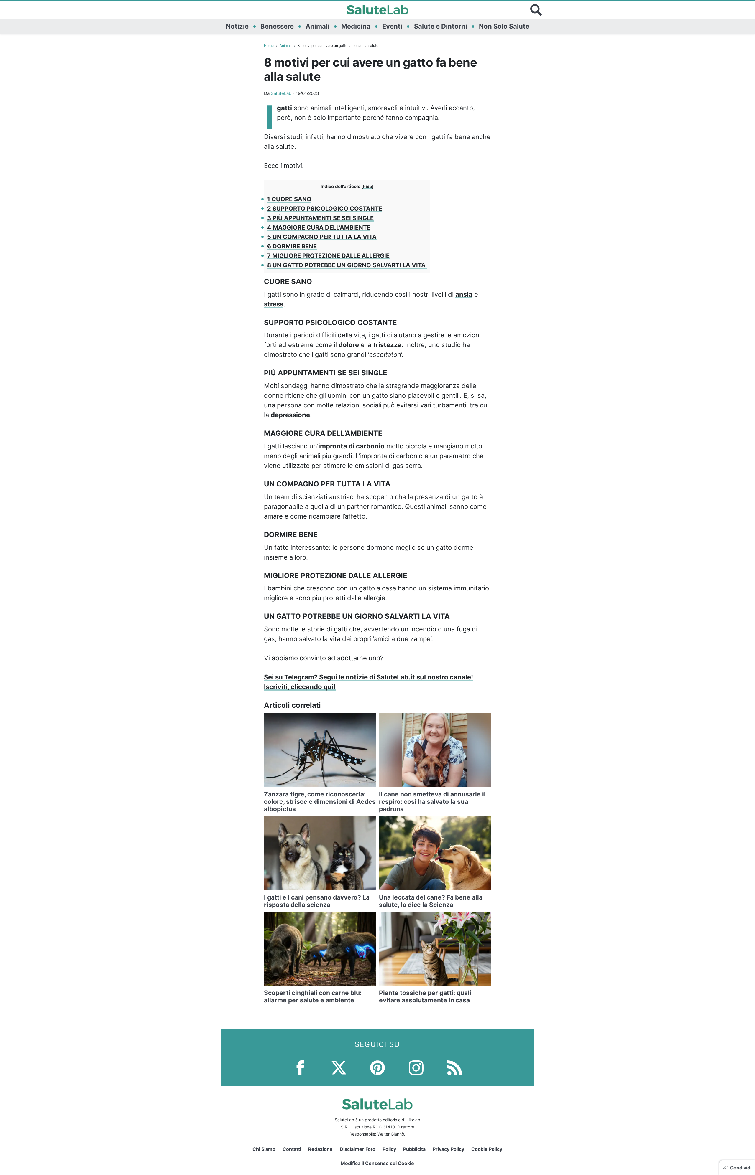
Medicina (355, 26)
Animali (317, 26)
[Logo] (377, 10)
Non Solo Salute (504, 26)
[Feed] (454, 1067)
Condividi (740, 1168)
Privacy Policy (448, 1149)
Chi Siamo (263, 1149)
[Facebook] (300, 1067)
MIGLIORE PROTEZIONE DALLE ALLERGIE (328, 255)
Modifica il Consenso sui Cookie (377, 1163)
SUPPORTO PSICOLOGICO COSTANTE (324, 208)
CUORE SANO (289, 199)
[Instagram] (416, 1067)
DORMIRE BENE (292, 246)
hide (367, 186)
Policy (389, 1149)
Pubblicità (414, 1149)
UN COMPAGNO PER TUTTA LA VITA (322, 236)
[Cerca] (536, 10)
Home (269, 45)
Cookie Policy (486, 1149)
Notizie (237, 26)
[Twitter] (338, 1067)
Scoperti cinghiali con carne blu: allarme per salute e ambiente (313, 996)
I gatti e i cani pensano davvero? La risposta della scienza (317, 901)
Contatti (292, 1149)
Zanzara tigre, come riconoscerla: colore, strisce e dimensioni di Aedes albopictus (320, 802)
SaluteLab (281, 93)
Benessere (277, 26)
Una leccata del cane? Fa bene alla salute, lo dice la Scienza (430, 901)
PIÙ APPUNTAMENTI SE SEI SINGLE (320, 218)
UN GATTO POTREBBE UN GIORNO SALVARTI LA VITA (347, 265)
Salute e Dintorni (440, 26)
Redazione (320, 1149)
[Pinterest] (377, 1067)
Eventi (392, 26)
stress (273, 304)
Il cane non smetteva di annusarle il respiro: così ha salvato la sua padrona (432, 802)
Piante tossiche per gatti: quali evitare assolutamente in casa (425, 996)
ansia (463, 294)
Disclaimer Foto (357, 1149)
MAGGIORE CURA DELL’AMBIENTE (318, 227)
